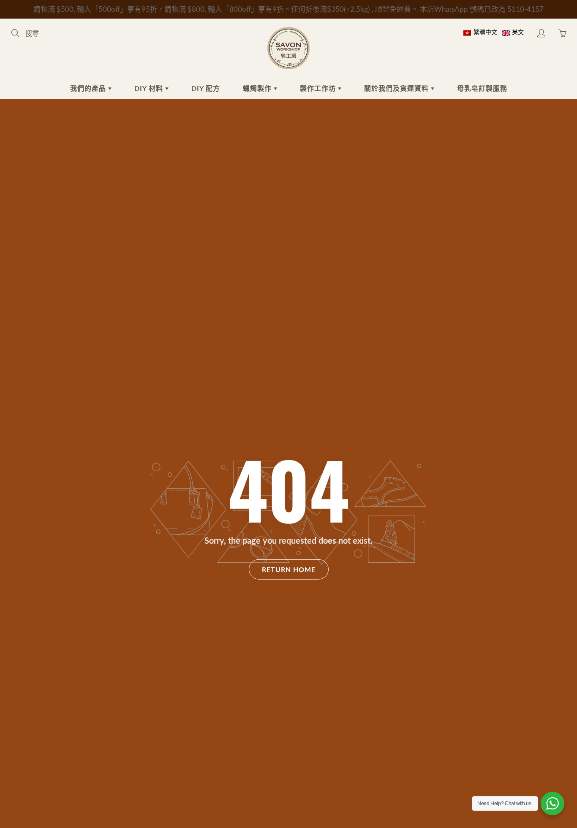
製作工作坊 (319, 88)
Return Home (289, 569)
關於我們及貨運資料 (397, 88)
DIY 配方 (205, 88)
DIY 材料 (149, 88)
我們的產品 (89, 88)
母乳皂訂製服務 (482, 88)
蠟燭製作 (258, 88)
